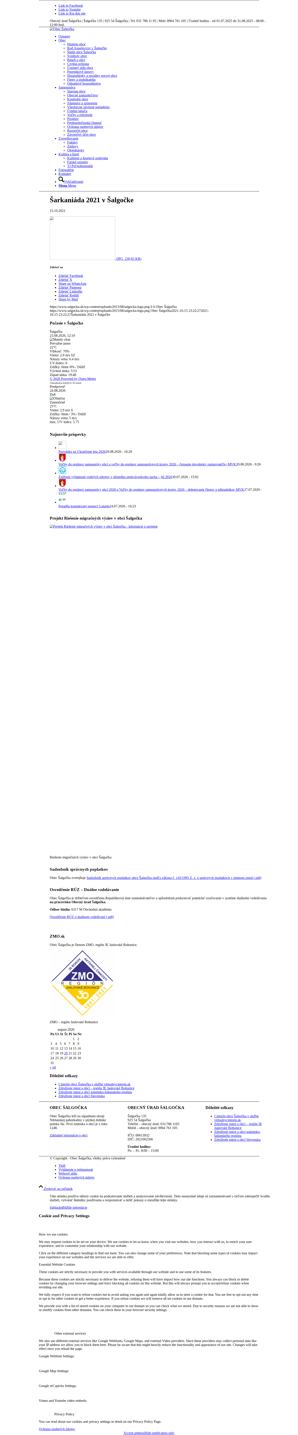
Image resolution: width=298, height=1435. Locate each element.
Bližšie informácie (74, 1207)
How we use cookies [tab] (53, 1234)
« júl (53, 1067)
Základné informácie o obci (68, 1135)
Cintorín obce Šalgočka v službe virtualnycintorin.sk (94, 1084)
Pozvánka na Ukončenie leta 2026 (82, 451)
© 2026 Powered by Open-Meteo (73, 379)
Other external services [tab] (70, 1333)
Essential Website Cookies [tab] (57, 1264)
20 (66, 1053)
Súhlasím (56, 1207)
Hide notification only (159, 1433)
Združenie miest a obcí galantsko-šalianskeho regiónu (95, 1092)
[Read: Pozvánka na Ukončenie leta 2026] (62, 448)
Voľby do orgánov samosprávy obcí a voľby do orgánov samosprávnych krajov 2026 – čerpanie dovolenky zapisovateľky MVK (147, 464)
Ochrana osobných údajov (57, 1429)
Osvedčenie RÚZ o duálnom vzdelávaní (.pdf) (82, 917)
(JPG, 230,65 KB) (128, 259)
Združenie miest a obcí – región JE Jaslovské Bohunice (96, 1088)
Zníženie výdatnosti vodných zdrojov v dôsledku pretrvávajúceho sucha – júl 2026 (115, 477)
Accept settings (133, 1433)
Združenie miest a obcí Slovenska (81, 1096)
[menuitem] (164, 36)
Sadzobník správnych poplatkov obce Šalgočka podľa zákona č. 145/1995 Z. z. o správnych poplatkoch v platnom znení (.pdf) (174, 878)
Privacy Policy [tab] (64, 1414)
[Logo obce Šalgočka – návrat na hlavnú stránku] (62, 29)
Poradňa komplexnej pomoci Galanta (84, 506)
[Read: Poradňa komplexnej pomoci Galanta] (62, 502)
